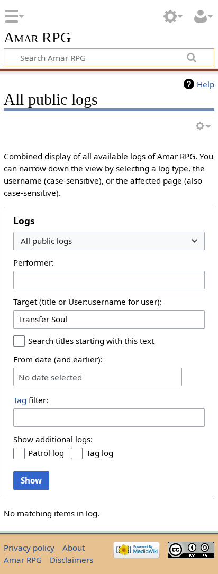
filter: (30, 400)
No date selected (50, 377)
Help (205, 84)
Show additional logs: (53, 439)
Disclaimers (71, 559)
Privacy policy (29, 547)
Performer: (33, 262)
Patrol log (46, 453)
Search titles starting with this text (91, 340)
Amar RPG (37, 37)
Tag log (99, 453)
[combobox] (109, 241)
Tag (19, 400)
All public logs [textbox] (46, 241)
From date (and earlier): (58, 359)
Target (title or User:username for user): (87, 301)
